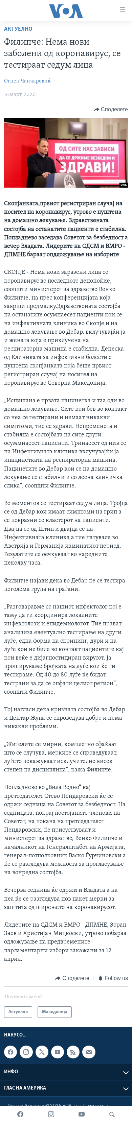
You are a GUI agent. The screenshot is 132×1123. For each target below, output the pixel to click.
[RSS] (73, 1052)
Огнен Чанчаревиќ (27, 81)
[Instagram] (51, 1114)
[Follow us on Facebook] (10, 1052)
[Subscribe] (88, 1052)
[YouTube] (81, 1114)
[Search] (112, 1114)
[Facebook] (20, 1114)
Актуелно (18, 29)
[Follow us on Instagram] (26, 1052)
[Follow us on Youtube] (57, 1052)
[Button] (111, 109)
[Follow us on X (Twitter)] (42, 1052)
